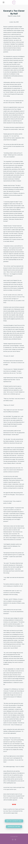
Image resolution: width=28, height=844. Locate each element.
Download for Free (14, 826)
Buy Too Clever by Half (14, 821)
